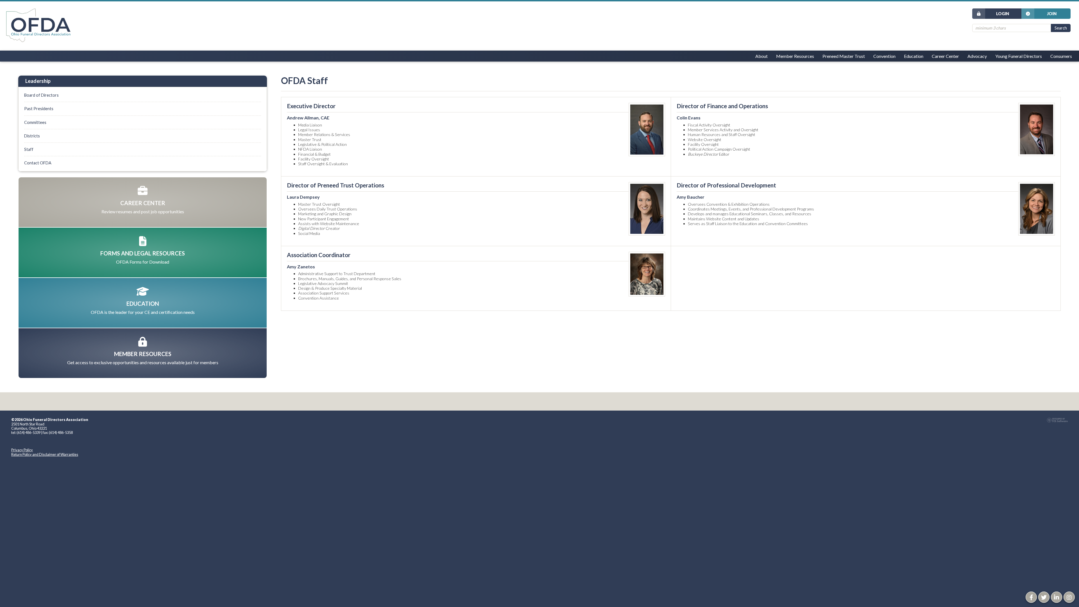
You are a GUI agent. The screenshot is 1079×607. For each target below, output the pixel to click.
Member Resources (795, 56)
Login (1002, 13)
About (761, 56)
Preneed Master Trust (843, 56)
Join (1052, 13)
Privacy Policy (22, 450)
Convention (884, 56)
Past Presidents (38, 108)
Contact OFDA (37, 162)
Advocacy (977, 56)
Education (913, 56)
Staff (28, 149)
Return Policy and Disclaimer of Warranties (44, 454)
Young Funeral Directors (1018, 56)
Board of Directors (41, 95)
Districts (32, 135)
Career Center (945, 56)
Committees (35, 122)
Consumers (1061, 56)
